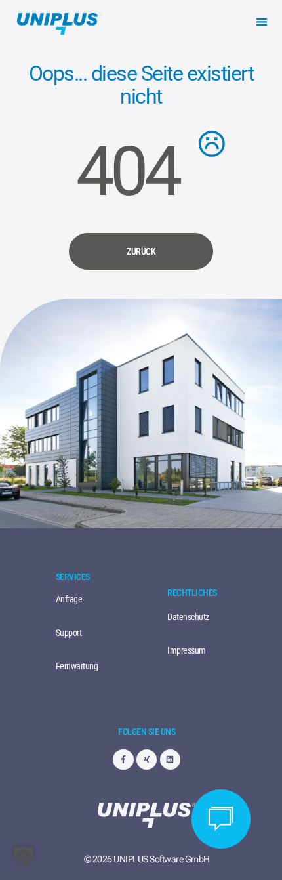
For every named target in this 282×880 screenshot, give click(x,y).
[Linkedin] (170, 759)
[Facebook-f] (123, 759)
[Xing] (146, 759)
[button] (262, 21)
